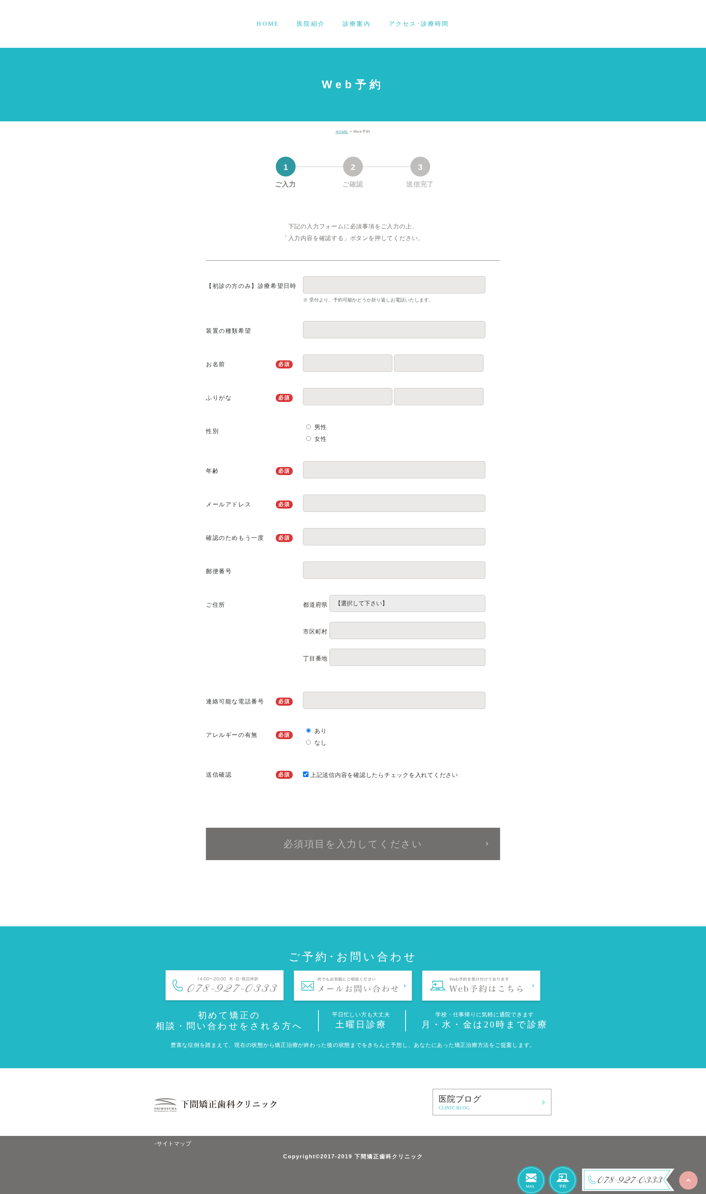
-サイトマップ (172, 1143)
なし (320, 742)
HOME (342, 132)
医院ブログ (460, 1102)
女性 (320, 439)
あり (320, 731)
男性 (320, 427)
